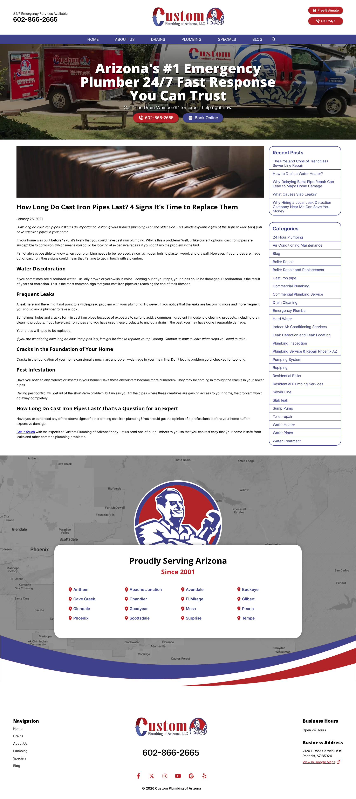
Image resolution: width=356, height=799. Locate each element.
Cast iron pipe (284, 278)
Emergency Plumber (290, 310)
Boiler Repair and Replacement (298, 270)
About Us (125, 39)
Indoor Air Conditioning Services (300, 327)
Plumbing (191, 39)
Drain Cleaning (285, 302)
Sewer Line (282, 392)
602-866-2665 (35, 19)
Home (93, 39)
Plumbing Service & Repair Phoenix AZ (305, 351)
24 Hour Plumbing (288, 237)
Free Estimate (328, 10)
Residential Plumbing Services (298, 384)
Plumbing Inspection (290, 343)
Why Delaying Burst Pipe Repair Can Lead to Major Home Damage (303, 183)
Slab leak (280, 400)
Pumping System (287, 359)
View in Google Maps (319, 762)
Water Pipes (283, 433)
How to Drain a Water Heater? (298, 173)
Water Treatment (287, 441)
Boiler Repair (283, 262)
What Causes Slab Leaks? (295, 194)
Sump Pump (283, 408)
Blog (257, 39)
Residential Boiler (287, 376)
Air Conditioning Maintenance (297, 245)
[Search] (274, 39)
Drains (158, 39)
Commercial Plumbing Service (298, 294)
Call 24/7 (328, 21)
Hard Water (282, 319)
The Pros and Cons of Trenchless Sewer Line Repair (300, 163)
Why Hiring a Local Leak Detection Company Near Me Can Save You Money (302, 206)
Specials (227, 39)
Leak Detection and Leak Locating (302, 335)
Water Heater (284, 425)
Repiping (280, 367)
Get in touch (25, 432)
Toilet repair (282, 416)
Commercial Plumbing (291, 286)
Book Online (206, 117)
